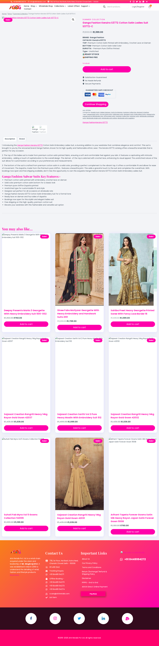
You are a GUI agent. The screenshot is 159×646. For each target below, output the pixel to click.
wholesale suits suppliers (126, 118)
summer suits (134, 116)
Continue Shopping (95, 104)
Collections (59, 6)
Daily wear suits (118, 114)
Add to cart (107, 69)
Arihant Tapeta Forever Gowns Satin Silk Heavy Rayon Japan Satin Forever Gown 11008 (132, 518)
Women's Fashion (143, 112)
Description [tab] (10, 139)
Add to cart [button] (26, 324)
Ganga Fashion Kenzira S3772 (30, 145)
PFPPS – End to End (90, 582)
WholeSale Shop (46, 6)
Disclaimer (86, 578)
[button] (73, 19)
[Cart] (149, 7)
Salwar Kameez (105, 112)
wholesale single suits (94, 118)
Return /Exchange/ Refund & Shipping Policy (94, 572)
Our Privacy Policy (89, 563)
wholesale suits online (109, 118)
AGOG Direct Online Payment (95, 586)
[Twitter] (137, 1)
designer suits (129, 114)
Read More (14, 575)
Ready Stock (95, 112)
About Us (86, 559)
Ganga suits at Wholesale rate (93, 116)
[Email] (127, 618)
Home (26, 6)
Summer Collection (94, 19)
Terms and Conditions (91, 567)
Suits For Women (116, 112)
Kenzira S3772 (102, 122)
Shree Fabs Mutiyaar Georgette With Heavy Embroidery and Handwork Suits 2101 (78, 313)
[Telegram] (147, 1)
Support (84, 6)
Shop (33, 6)
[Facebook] (130, 1)
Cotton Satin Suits (106, 114)
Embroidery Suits (140, 114)
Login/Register (138, 6)
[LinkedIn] (140, 1)
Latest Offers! (74, 6)
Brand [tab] (22, 139)
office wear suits (109, 116)
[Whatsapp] (143, 1)
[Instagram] (134, 1)
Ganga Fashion (89, 122)
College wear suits (93, 114)
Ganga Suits (150, 114)
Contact (27, 9)
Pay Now (93, 594)
